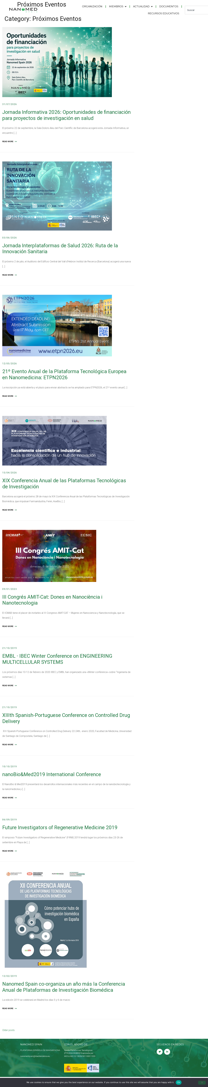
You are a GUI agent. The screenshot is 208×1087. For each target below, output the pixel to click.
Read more (9, 141)
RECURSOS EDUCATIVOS (163, 13)
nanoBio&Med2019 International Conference (51, 774)
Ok (178, 1082)
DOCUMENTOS (168, 6)
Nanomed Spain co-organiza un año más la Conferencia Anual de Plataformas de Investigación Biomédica (63, 987)
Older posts (8, 1030)
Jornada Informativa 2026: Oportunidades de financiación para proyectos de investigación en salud (66, 115)
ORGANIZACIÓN (92, 6)
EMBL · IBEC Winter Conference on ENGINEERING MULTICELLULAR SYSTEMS (57, 659)
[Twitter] (160, 1052)
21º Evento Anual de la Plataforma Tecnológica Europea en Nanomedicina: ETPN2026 (64, 374)
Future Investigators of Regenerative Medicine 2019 (59, 827)
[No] (202, 1083)
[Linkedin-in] (167, 1052)
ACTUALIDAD (141, 6)
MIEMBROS (116, 6)
